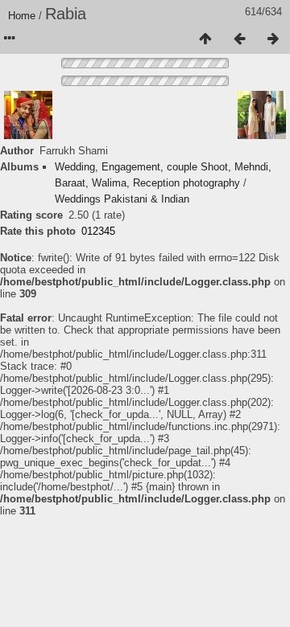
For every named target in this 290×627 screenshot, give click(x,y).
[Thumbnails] (205, 39)
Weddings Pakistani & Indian (122, 199)
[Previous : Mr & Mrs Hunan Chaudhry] (239, 39)
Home (21, 16)
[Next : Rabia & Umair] (273, 39)
